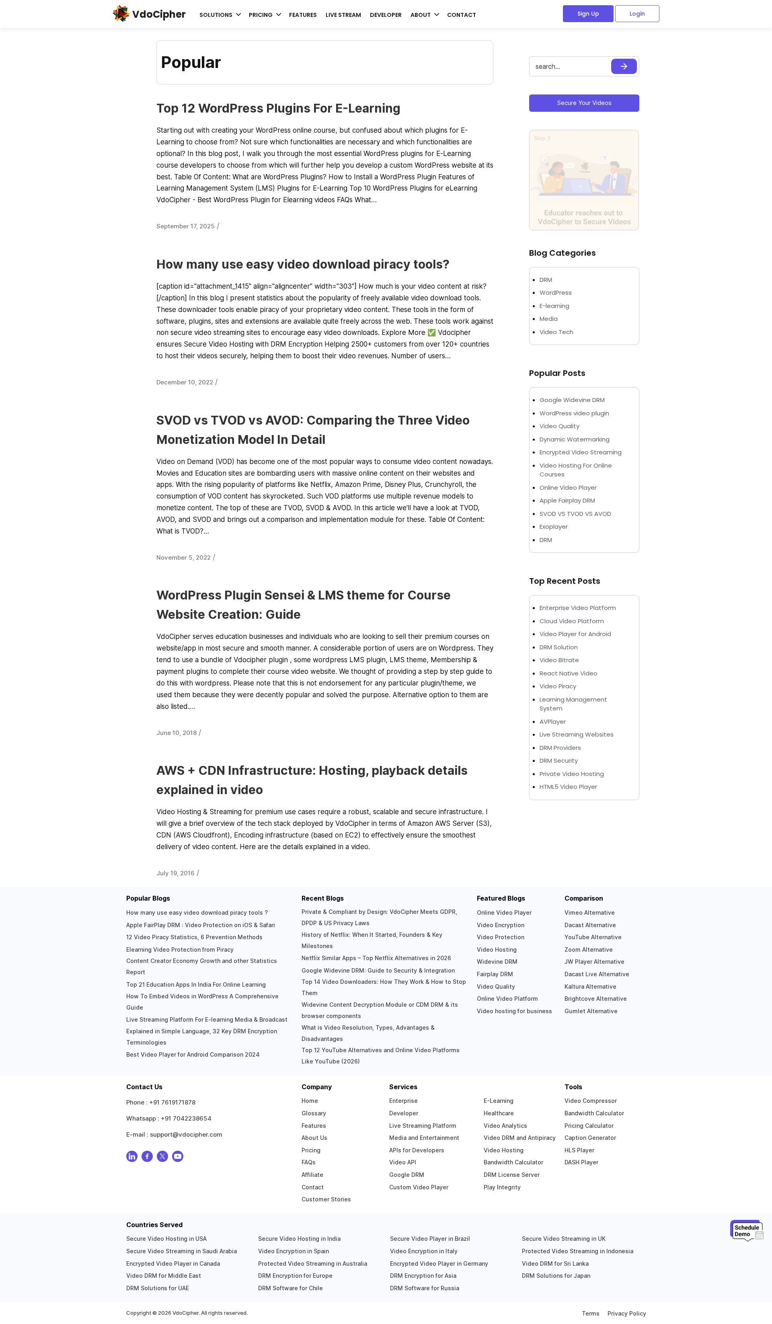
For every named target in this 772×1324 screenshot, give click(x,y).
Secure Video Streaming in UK (564, 1238)
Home (310, 1100)
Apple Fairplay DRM (567, 500)
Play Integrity (502, 1187)
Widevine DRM (497, 961)
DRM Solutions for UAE (157, 1288)
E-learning (554, 306)
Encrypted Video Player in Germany (439, 1263)
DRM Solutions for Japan (556, 1275)
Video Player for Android (575, 634)
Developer (386, 15)
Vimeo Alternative (590, 912)
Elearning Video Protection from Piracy (180, 949)
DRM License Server (512, 1174)
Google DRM (406, 1174)
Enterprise (403, 1100)
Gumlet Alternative (591, 1011)
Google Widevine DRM (572, 400)
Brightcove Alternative (596, 998)
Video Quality (559, 426)
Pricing (311, 1150)
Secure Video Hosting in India (299, 1238)
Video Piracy (558, 686)
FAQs (309, 1162)
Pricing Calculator (589, 1125)
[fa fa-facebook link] (147, 1158)
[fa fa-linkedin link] (132, 1158)
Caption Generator (590, 1137)
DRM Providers (560, 747)
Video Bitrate (559, 660)
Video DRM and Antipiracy (520, 1137)
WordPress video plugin (574, 413)
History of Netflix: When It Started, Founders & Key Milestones (372, 940)
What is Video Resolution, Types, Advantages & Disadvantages (368, 1033)
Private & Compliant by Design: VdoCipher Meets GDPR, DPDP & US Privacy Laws (379, 917)
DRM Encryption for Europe (295, 1275)
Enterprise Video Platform (578, 607)
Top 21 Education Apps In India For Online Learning (196, 984)
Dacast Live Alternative (597, 974)
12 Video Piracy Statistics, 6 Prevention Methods (194, 937)
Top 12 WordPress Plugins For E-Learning (278, 108)
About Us (314, 1137)
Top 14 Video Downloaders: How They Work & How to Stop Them (384, 987)
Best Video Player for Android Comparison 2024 (193, 1054)
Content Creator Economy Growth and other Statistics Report (201, 966)
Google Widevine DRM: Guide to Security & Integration (378, 970)
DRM (547, 279)
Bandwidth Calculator (513, 1162)
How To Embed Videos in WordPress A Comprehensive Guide (202, 1002)
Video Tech (556, 332)
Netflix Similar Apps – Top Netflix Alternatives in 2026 (376, 958)
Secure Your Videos (584, 103)
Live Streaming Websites (577, 734)
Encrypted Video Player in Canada (173, 1263)
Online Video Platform (507, 998)
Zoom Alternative (589, 949)
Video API (402, 1162)
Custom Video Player (418, 1187)
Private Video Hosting (572, 774)
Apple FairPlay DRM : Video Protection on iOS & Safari (200, 925)
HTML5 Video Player (568, 786)
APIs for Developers (416, 1150)
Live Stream (343, 15)
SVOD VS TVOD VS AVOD (575, 513)
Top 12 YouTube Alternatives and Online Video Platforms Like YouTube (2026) (381, 1056)
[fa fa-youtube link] (177, 1158)
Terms (591, 1313)
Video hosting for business (514, 1011)
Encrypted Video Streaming (581, 452)
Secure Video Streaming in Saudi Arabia (181, 1251)
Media (549, 318)
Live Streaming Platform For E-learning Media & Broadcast (206, 1019)
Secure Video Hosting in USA (166, 1238)
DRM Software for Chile (290, 1288)
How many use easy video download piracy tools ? (197, 912)
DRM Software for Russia (424, 1288)
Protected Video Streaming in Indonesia (577, 1251)
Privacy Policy (627, 1313)
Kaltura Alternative (590, 986)
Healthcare (499, 1113)
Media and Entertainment (424, 1137)
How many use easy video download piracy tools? (303, 264)
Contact (461, 15)
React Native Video (568, 673)
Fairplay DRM (495, 974)
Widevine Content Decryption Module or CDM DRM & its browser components (380, 1010)
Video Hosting (497, 949)
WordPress (556, 292)
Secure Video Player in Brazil (430, 1238)
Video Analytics (505, 1125)
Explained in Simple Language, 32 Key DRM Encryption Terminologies (201, 1037)
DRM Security (559, 760)
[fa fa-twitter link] (162, 1158)
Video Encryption (500, 925)
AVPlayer (553, 721)
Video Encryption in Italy (424, 1251)
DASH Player (581, 1162)
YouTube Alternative (593, 937)
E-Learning (498, 1100)
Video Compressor (591, 1100)
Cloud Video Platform (572, 621)
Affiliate (312, 1174)
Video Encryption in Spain (293, 1251)
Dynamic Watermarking (575, 439)
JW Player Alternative (594, 961)
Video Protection (500, 937)
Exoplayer (554, 526)
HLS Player (579, 1150)
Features (303, 15)
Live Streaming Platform (422, 1125)
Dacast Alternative (590, 925)
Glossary (314, 1113)
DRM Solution (559, 647)
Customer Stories (326, 1199)
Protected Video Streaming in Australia (312, 1263)
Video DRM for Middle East (163, 1275)
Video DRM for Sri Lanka (555, 1263)
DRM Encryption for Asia (423, 1275)
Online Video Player (568, 487)
